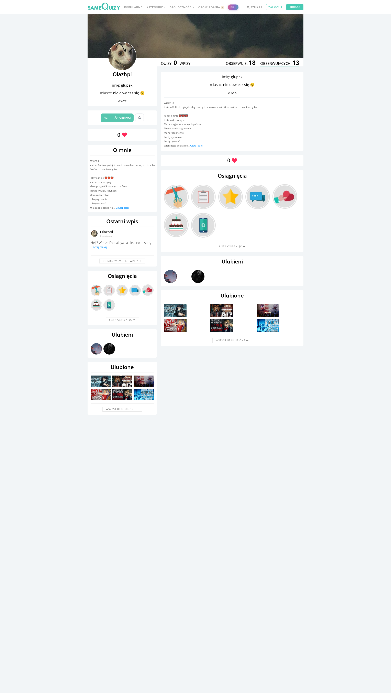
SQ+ (233, 7)
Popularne (133, 7)
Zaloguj (275, 7)
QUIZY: (169, 63)
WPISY (185, 63)
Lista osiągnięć (121, 319)
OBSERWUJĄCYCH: (279, 63)
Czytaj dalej (122, 207)
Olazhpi (106, 231)
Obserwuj (117, 118)
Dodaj (295, 7)
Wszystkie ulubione (121, 409)
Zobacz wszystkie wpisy (121, 261)
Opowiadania (210, 7)
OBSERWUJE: (241, 63)
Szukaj (256, 7)
